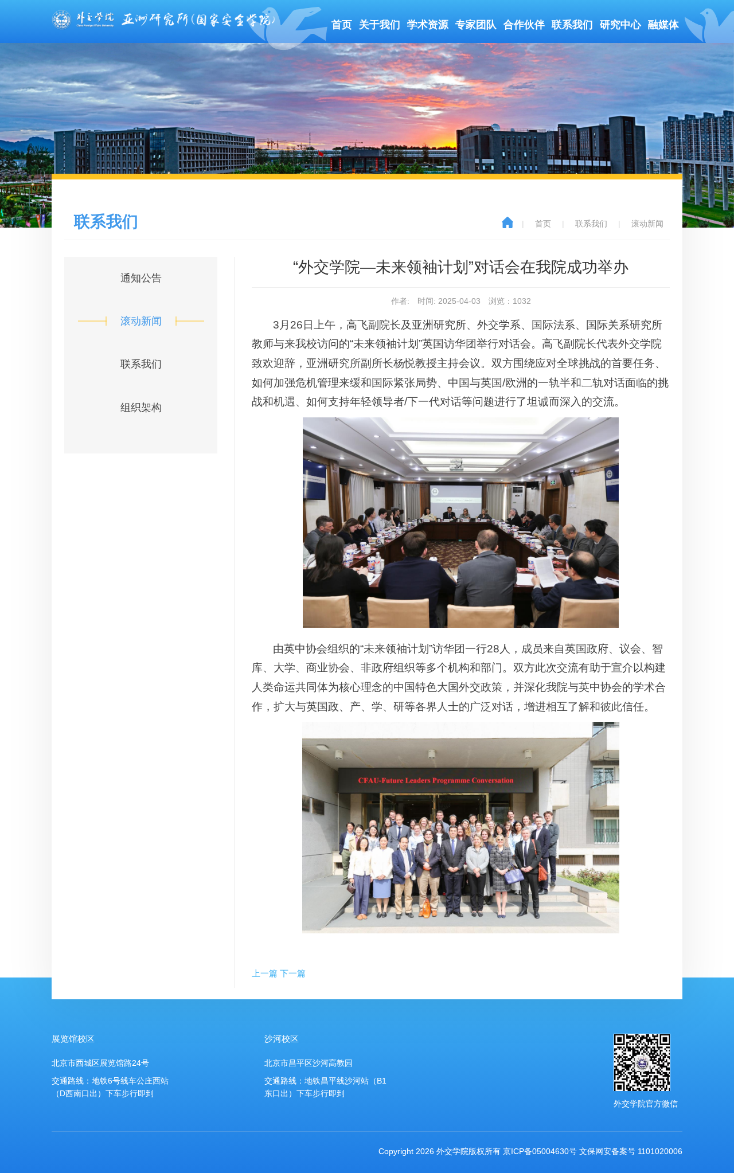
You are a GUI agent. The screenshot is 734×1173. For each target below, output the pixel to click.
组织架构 (141, 407)
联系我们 (572, 24)
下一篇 (293, 973)
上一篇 (265, 973)
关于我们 (379, 24)
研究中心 (620, 24)
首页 (341, 24)
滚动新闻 (141, 321)
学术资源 (427, 24)
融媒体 (663, 24)
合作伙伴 (524, 24)
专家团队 (476, 24)
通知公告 (141, 278)
